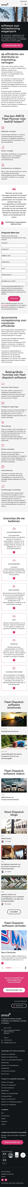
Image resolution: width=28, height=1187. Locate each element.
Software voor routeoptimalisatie (9, 1093)
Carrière (3, 1124)
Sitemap (3, 1176)
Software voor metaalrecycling (9, 1057)
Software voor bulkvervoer (8, 1099)
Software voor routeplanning (8, 1104)
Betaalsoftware (5, 1062)
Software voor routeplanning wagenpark (11, 1101)
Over (2, 1113)
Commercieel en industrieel (8, 1071)
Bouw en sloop (5, 1073)
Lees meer (14, 912)
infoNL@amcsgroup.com (10, 1042)
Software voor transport (7, 1082)
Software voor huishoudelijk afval (9, 1065)
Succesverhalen (5, 1115)
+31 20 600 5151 (8, 1040)
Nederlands (23, 1)
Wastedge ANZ (5, 1068)
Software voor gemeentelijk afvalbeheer (11, 1059)
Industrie (3, 1118)
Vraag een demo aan (12, 45)
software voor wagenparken (8, 1085)
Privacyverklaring (5, 1171)
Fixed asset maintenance (7, 1087)
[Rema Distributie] (2, 963)
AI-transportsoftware (6, 1096)
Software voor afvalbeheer (8, 1054)
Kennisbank (4, 1121)
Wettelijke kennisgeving (7, 1174)
